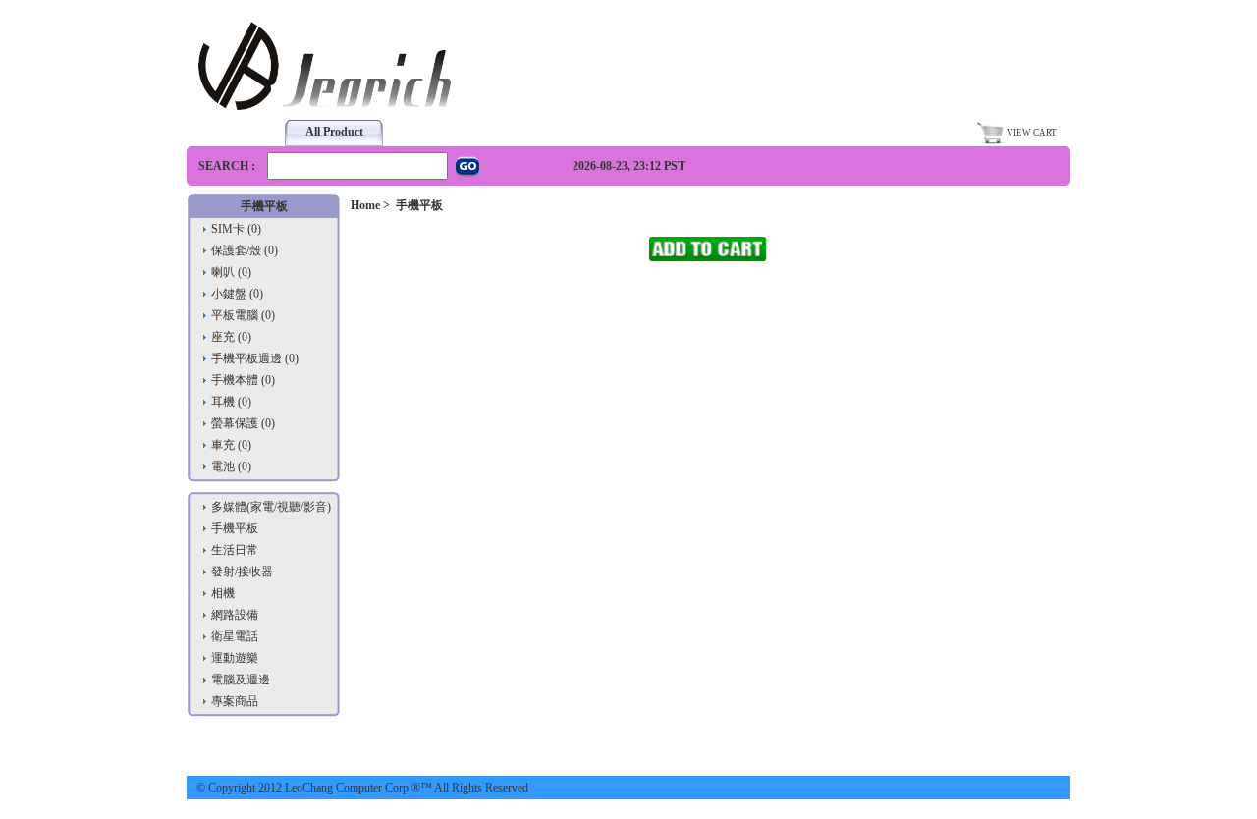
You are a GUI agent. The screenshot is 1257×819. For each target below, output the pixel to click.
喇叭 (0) (231, 272)
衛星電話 (234, 636)
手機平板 (234, 528)
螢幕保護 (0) (243, 423)
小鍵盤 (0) (237, 293)
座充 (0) (231, 337)
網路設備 (234, 615)
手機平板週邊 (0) (255, 358)
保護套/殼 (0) (244, 250)
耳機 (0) (231, 402)
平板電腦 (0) (243, 315)
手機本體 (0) (243, 380)
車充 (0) (231, 445)
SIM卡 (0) (236, 229)
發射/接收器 (242, 571)
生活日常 (234, 550)
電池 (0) (231, 466)
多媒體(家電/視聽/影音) (271, 507)
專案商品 (234, 701)
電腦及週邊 (240, 679)
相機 (223, 593)
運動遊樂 (234, 658)
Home (365, 205)
